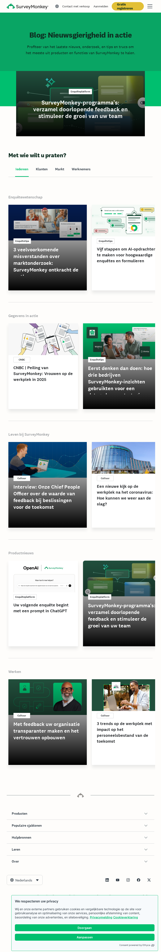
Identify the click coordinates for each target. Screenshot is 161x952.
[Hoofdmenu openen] (149, 6)
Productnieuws (21, 553)
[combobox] (25, 880)
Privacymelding (101, 917)
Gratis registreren (125, 6)
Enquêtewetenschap (25, 197)
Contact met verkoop (76, 6)
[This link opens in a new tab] (107, 880)
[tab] (22, 169)
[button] (80, 814)
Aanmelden (100, 6)
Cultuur (21, 478)
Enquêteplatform (80, 91)
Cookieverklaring (125, 917)
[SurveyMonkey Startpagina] (28, 7)
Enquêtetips (22, 241)
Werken (14, 671)
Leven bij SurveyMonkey (28, 434)
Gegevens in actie (23, 315)
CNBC (22, 359)
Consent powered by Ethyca (134, 945)
